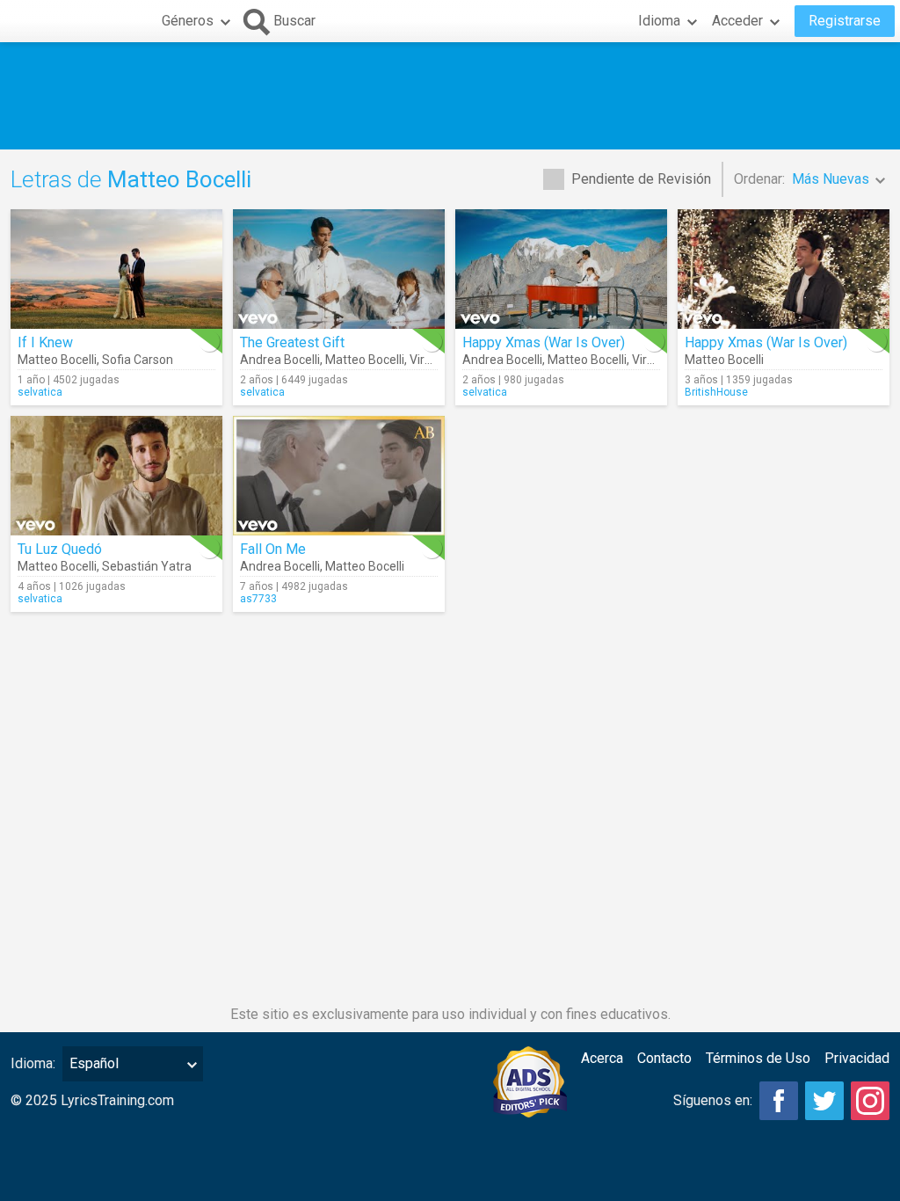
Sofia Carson (137, 360)
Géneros (188, 20)
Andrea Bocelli (280, 360)
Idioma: (33, 1063)
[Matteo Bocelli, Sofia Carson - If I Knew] (116, 269)
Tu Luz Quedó (60, 549)
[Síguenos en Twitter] (824, 1100)
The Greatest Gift (292, 342)
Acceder (737, 20)
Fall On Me (273, 549)
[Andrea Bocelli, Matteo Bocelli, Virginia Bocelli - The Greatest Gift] (339, 269)
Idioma (659, 20)
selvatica (40, 392)
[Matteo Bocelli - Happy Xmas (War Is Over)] (783, 269)
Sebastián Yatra (147, 566)
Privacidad (856, 1058)
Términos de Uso (758, 1058)
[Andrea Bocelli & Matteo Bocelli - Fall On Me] (339, 475)
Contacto (664, 1058)
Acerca (602, 1058)
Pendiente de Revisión (641, 179)
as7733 (258, 599)
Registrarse (845, 20)
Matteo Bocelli (57, 360)
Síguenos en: (712, 1100)
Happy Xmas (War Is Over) (543, 342)
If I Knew (45, 342)
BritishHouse (716, 392)
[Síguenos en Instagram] (870, 1100)
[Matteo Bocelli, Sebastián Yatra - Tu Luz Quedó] (116, 475)
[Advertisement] (450, 95)
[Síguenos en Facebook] (778, 1100)
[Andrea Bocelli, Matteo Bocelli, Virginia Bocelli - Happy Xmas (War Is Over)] (561, 269)
